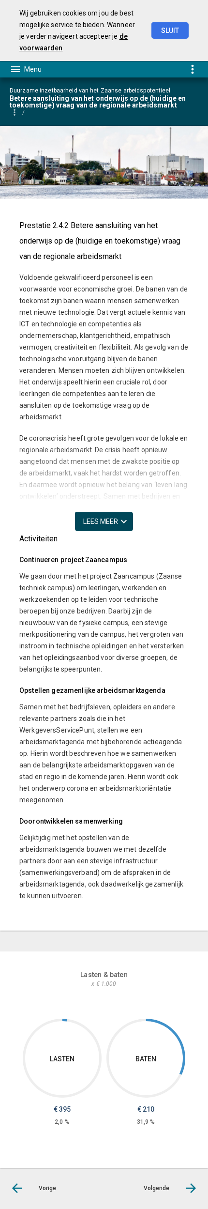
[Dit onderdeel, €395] (64, 1020)
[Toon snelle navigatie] (192, 69)
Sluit (170, 30)
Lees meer (100, 521)
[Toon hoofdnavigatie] (25, 69)
